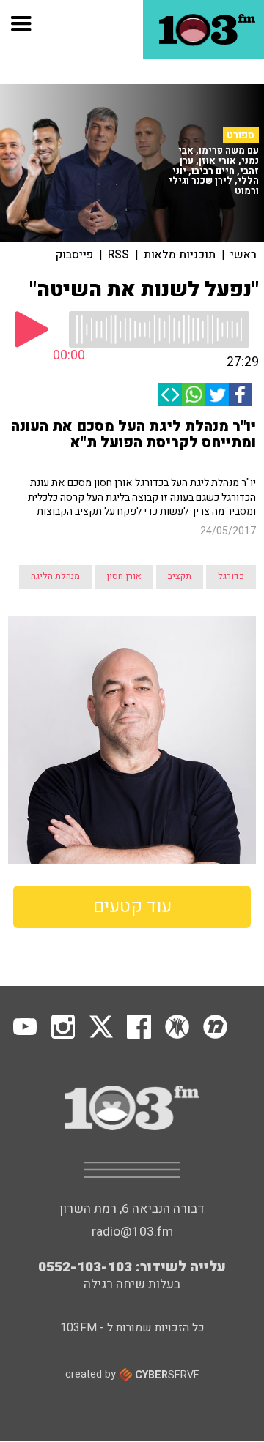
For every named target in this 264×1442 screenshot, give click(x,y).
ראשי (243, 255)
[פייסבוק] (240, 394)
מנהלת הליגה (55, 576)
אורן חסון (124, 576)
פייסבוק (74, 255)
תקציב (179, 576)
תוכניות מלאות (180, 255)
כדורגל (231, 576)
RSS (118, 255)
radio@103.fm (132, 1231)
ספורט (240, 135)
